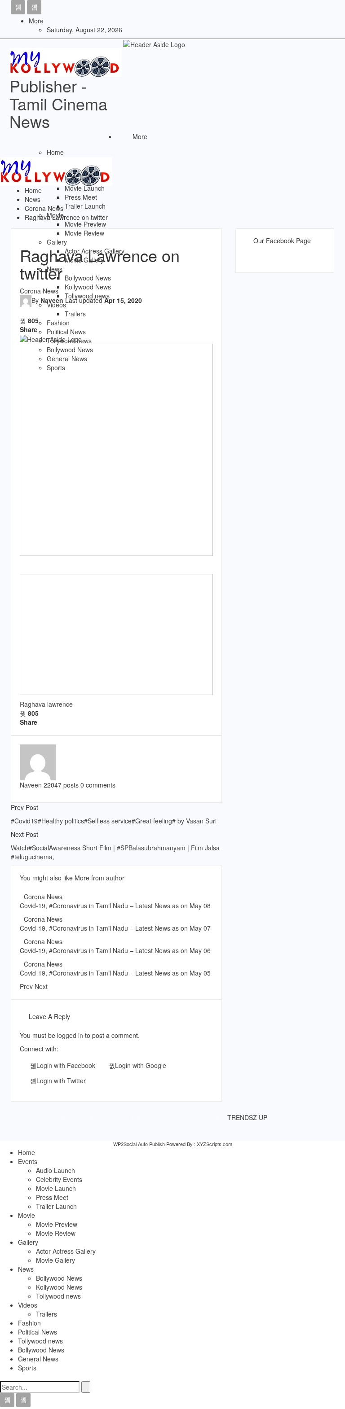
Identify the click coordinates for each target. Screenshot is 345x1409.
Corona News (43, 896)
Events (27, 1161)
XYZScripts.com (214, 1143)
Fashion (58, 322)
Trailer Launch (85, 205)
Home (55, 152)
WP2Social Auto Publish (139, 1143)
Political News (66, 331)
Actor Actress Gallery (94, 250)
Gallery (57, 241)
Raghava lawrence (46, 704)
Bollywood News (88, 277)
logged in (70, 1035)
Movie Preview (85, 223)
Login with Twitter (61, 1080)
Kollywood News (88, 286)
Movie (55, 214)
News (54, 268)
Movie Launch (85, 188)
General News (67, 358)
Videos (56, 304)
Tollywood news (87, 295)
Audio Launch (55, 1170)
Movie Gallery (84, 259)
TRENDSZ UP (247, 1117)
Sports (56, 367)
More (36, 20)
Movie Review (84, 232)
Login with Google (140, 1065)
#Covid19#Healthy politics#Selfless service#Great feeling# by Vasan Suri (114, 820)
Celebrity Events (59, 1179)
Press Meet (81, 197)
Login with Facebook (65, 1065)
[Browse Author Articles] (38, 761)
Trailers (75, 313)
